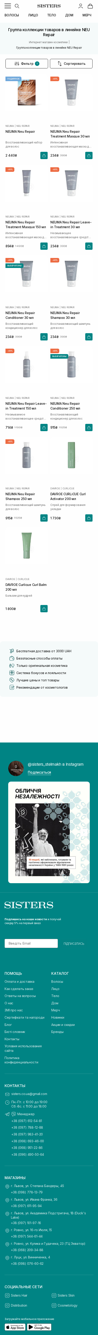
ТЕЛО (51, 15)
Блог (8, 1025)
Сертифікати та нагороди (24, 1017)
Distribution (19, 1305)
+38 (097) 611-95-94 (26, 1206)
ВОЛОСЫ (12, 15)
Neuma (9, 126)
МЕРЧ (87, 15)
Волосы (57, 981)
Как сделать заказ (19, 989)
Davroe (55, 488)
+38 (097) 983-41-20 (27, 1134)
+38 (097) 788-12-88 (27, 1127)
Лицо (55, 989)
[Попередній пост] (14, 832)
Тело (55, 996)
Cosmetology (67, 1305)
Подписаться (39, 772)
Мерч (55, 1010)
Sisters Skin (66, 1295)
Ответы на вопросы (20, 996)
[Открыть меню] (8, 6)
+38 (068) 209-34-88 (27, 1250)
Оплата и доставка (19, 981)
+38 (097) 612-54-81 (26, 1121)
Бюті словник (15, 1032)
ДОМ (69, 15)
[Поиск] (17, 6)
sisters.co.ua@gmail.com (29, 1094)
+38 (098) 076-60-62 (27, 1263)
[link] (90, 6)
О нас (9, 1003)
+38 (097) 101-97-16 (26, 1223)
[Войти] (80, 6)
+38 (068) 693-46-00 (27, 1141)
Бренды (57, 1032)
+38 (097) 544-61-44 (27, 1236)
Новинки (57, 1017)
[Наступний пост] (84, 832)
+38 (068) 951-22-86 (27, 1148)
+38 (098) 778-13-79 (27, 1192)
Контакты (12, 1039)
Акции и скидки (63, 1025)
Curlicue (68, 488)
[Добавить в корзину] (44, 155)
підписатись (74, 943)
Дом (54, 1003)
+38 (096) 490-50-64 (27, 1154)
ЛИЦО (33, 15)
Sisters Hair (19, 1295)
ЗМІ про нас (14, 1010)
